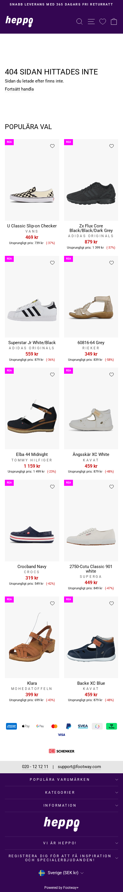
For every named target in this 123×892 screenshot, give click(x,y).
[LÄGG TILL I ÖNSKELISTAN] (52, 146)
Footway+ (71, 888)
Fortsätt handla (19, 89)
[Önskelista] (102, 21)
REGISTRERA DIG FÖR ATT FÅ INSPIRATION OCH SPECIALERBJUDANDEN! (60, 858)
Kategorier (60, 793)
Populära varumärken (60, 780)
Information (60, 805)
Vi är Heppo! (60, 843)
